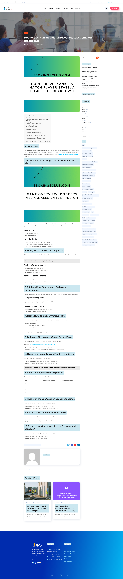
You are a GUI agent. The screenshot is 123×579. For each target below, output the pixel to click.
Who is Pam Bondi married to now (89, 239)
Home (44, 8)
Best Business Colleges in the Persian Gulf (89, 68)
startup (93, 217)
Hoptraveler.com (85, 183)
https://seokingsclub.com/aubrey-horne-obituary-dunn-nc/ (42, 344)
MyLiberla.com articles (87, 203)
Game (83, 120)
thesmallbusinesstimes (87, 231)
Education (84, 116)
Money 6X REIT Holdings (87, 198)
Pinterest (75, 445)
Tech (83, 131)
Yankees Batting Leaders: (32, 126)
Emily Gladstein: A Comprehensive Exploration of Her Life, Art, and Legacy (65, 508)
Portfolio (66, 8)
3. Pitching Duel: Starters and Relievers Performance (36, 128)
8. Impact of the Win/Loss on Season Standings (35, 138)
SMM (83, 217)
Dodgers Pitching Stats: (31, 129)
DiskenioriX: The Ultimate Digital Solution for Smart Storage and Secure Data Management (90, 87)
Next (76, 469)
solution (88, 217)
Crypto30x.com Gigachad (87, 164)
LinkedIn (78, 445)
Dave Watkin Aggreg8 (86, 167)
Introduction (28, 117)
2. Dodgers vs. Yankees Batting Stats (33, 123)
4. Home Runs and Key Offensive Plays (33, 132)
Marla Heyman (92, 192)
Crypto (83, 113)
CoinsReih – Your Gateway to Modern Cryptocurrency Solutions (89, 72)
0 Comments (43, 44)
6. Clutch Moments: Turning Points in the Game (35, 135)
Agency (83, 104)
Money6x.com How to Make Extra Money (89, 195)
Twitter (68, 445)
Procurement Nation (86, 209)
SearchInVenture (85, 212)
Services (51, 8)
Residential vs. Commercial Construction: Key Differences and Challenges (37, 508)
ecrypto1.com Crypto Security (88, 175)
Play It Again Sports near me (88, 206)
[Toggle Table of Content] (48, 116)
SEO (82, 129)
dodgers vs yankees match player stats (68, 154)
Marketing (84, 125)
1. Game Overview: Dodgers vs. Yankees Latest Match (37, 119)
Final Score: (29, 120)
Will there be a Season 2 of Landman (89, 242)
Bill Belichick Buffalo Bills (87, 153)
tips (95, 231)
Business (83, 109)
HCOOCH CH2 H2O (86, 181)
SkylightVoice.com (94, 214)
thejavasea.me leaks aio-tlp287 (88, 228)
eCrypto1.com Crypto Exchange (88, 172)
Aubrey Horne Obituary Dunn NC (89, 148)
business (84, 159)
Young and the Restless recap (88, 245)
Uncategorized (85, 136)
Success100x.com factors (87, 223)
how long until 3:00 (86, 186)
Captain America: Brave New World (89, 161)
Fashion (83, 118)
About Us (77, 8)
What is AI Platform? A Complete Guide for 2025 (90, 82)
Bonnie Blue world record (87, 156)
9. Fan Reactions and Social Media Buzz (34, 140)
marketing (84, 192)
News (26, 33)
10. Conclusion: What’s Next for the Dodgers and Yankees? (38, 141)
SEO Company (85, 214)
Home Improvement (86, 122)
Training (58, 8)
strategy (93, 220)
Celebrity (84, 111)
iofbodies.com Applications (87, 189)
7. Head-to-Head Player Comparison (33, 137)
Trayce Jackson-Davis (91, 234)
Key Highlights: (30, 122)
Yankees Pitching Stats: (32, 130)
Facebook (72, 445)
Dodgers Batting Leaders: (32, 125)
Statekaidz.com (85, 220)
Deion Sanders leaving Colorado (88, 170)
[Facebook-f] (35, 563)
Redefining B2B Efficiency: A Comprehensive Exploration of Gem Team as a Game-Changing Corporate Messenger (90, 77)
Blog (72, 8)
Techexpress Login (86, 225)
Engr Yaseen (29, 502)
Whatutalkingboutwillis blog (88, 236)
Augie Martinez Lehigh (87, 150)
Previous (28, 469)
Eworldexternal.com (86, 178)
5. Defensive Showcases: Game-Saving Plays (35, 133)
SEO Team (27, 44)
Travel (83, 133)
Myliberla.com (85, 201)
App (82, 107)
